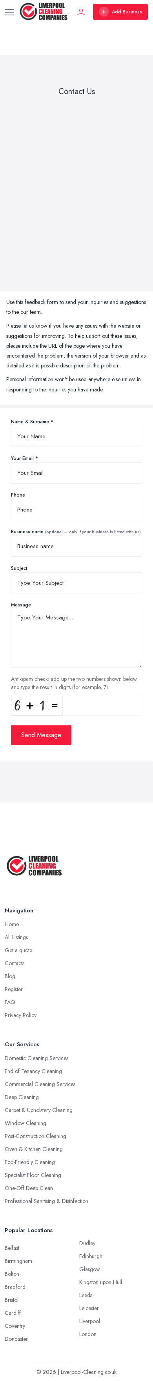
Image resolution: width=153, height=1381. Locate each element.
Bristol (11, 1300)
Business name (76, 531)
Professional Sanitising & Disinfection (46, 1201)
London (88, 1334)
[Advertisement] (76, 195)
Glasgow (89, 1269)
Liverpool (89, 1321)
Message (21, 604)
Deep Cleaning (22, 1097)
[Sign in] (81, 12)
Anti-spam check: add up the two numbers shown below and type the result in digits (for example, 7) (74, 683)
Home (12, 924)
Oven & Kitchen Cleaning (34, 1149)
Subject (19, 568)
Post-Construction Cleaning (35, 1136)
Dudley (87, 1243)
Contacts (14, 963)
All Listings (16, 937)
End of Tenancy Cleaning (33, 1071)
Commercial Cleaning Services (40, 1084)
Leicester (89, 1308)
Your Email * (24, 458)
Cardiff (13, 1313)
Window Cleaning (25, 1123)
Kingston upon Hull (100, 1282)
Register (14, 989)
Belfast (12, 1248)
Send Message (41, 735)
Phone (18, 495)
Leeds (85, 1295)
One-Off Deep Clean (29, 1188)
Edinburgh (90, 1256)
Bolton (12, 1274)
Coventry (15, 1326)
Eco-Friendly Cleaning (30, 1162)
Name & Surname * (32, 421)
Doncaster (16, 1339)
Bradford (15, 1287)
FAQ (10, 1002)
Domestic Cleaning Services (36, 1058)
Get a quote (18, 950)
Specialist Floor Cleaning (33, 1175)
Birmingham (18, 1261)
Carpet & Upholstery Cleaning (39, 1110)
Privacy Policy (20, 1015)
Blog (10, 976)
